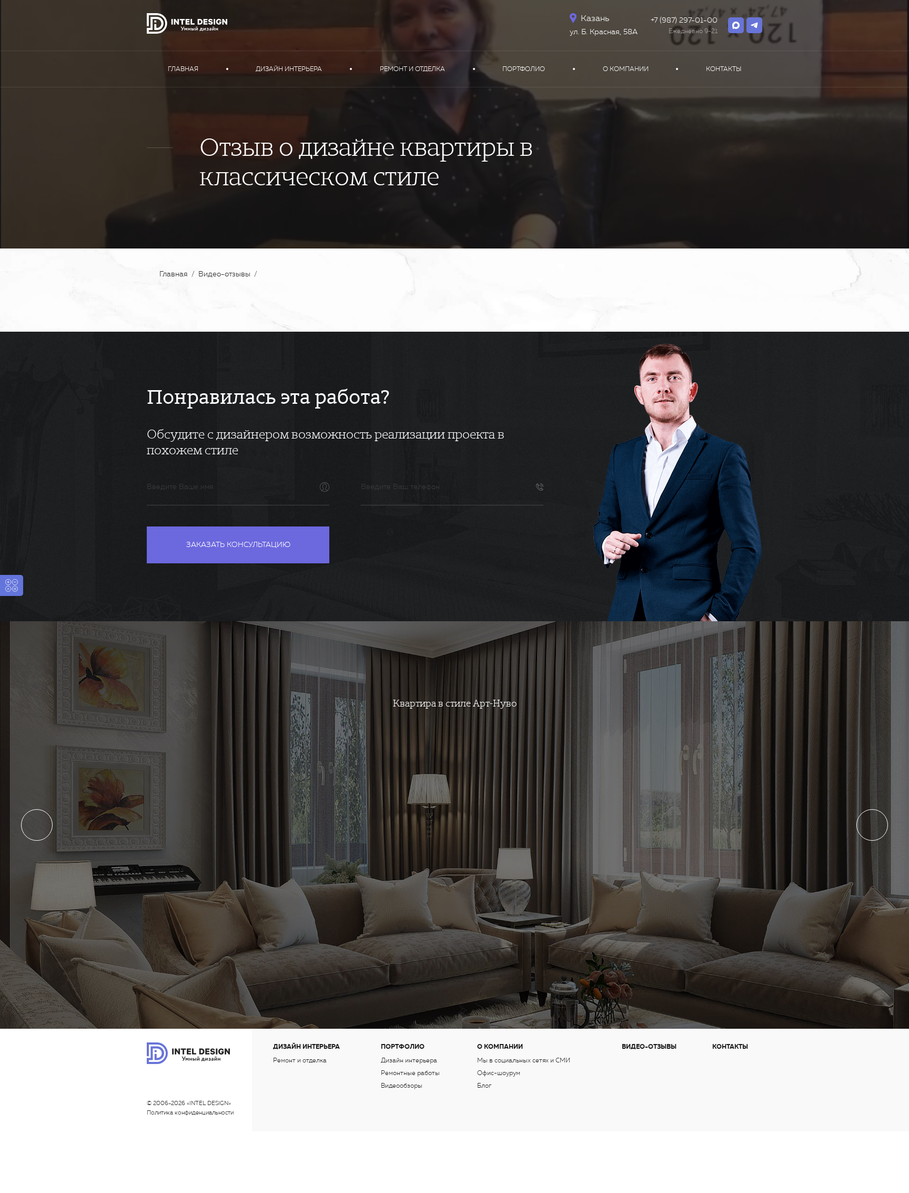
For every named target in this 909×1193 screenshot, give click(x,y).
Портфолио (523, 69)
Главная (183, 69)
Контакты (723, 69)
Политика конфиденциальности (190, 1112)
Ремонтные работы (410, 1073)
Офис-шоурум (498, 1073)
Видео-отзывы (649, 1046)
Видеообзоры (401, 1085)
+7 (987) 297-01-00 (684, 20)
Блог (484, 1085)
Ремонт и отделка (412, 69)
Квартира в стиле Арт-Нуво (455, 703)
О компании (626, 69)
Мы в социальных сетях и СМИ (523, 1060)
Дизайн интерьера (289, 69)
